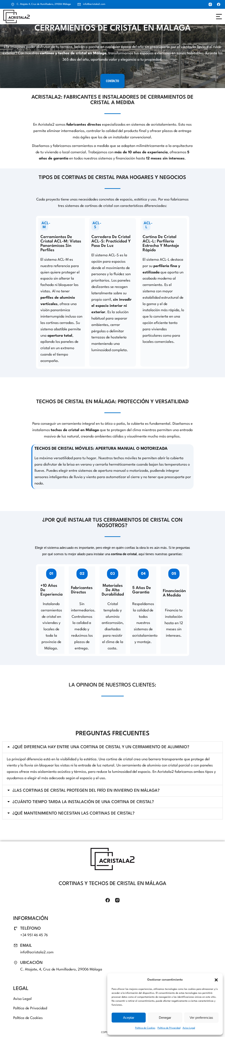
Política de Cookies (145, 1028)
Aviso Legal (189, 1028)
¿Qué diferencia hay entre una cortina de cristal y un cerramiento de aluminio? (101, 747)
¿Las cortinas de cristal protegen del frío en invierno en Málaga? (86, 791)
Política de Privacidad (169, 1028)
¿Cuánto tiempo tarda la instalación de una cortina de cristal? (83, 802)
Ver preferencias (201, 1017)
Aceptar (128, 1017)
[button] (216, 980)
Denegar (165, 1017)
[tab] (112, 747)
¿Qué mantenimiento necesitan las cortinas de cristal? (73, 813)
